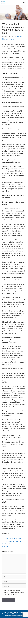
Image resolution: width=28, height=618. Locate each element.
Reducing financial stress (13, 538)
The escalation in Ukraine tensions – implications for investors (11, 543)
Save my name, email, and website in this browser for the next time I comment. (14, 592)
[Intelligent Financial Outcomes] (3, 2)
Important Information (18, 615)
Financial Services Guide (8, 613)
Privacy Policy (8, 615)
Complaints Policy (20, 613)
